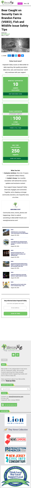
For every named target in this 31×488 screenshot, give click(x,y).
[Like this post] (9, 55)
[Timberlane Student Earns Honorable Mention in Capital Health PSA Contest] (6, 275)
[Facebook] (13, 355)
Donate (20, 3)
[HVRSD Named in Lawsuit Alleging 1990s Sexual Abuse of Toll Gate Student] (6, 232)
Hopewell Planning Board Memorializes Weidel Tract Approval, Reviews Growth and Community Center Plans (19, 265)
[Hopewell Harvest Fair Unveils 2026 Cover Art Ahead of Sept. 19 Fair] (6, 285)
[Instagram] (17, 355)
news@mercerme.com (16, 396)
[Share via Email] (22, 55)
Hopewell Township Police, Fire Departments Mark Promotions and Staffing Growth (18, 254)
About (3, 364)
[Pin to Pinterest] (19, 55)
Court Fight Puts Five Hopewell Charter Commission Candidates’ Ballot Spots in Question (19, 243)
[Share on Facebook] (13, 55)
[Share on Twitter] (16, 55)
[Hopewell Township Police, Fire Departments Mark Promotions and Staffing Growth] (6, 253)
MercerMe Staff (5, 34)
